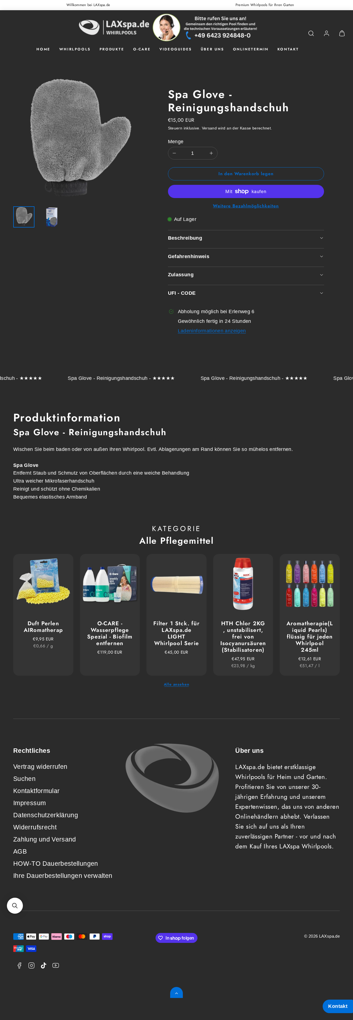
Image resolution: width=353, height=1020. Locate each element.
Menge (176, 141)
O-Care (142, 49)
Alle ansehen (176, 684)
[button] (311, 33)
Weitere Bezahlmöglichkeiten (246, 206)
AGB (20, 851)
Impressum (29, 803)
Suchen (24, 778)
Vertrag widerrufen (40, 766)
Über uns (212, 49)
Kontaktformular (36, 791)
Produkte (112, 49)
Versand (209, 128)
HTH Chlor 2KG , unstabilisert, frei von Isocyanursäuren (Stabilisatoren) (243, 636)
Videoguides (175, 49)
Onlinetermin (251, 49)
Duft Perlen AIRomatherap (43, 626)
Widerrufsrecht (35, 827)
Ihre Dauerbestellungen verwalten (63, 875)
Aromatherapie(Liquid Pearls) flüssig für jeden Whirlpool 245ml (310, 636)
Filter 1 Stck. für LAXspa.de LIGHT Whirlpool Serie (176, 633)
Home (43, 49)
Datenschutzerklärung (45, 815)
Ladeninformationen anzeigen (212, 331)
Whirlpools (75, 49)
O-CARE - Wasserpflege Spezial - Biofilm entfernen (109, 633)
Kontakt (288, 49)
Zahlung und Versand (44, 839)
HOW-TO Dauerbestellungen (55, 863)
